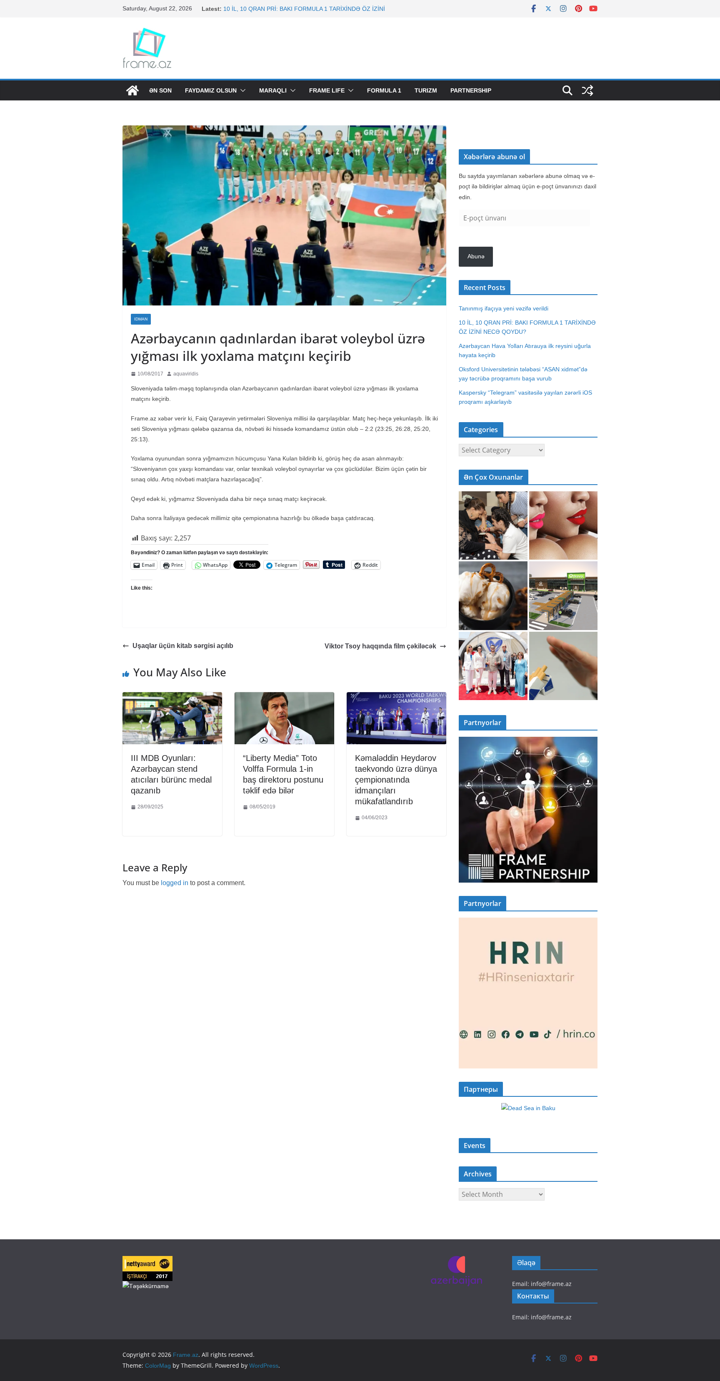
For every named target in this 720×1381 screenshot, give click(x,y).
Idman (141, 319)
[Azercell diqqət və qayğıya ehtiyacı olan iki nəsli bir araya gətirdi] (493, 525)
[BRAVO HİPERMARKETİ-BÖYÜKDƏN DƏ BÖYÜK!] (563, 595)
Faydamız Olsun (211, 90)
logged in (174, 882)
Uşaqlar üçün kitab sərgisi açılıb (182, 645)
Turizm (426, 90)
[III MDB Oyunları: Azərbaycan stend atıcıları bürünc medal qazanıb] (172, 698)
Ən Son (160, 90)
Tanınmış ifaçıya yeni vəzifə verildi (268, 8)
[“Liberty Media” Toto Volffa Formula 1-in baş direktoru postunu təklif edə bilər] (284, 698)
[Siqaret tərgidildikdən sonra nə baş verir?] (563, 666)
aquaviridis (185, 374)
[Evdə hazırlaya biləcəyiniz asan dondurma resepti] (493, 595)
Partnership (470, 90)
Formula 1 (384, 90)
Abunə (476, 256)
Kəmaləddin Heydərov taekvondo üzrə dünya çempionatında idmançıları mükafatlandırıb (396, 779)
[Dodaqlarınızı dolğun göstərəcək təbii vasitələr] (563, 525)
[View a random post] (588, 90)
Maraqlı (273, 90)
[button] (241, 90)
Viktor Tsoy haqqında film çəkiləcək (380, 646)
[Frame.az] (132, 90)
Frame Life (327, 90)
